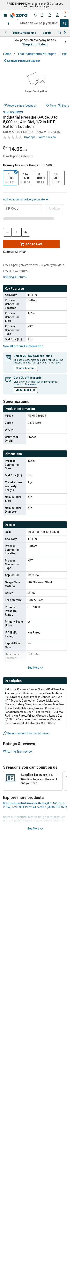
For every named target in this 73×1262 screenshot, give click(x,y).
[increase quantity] (25, 232)
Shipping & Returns (15, 277)
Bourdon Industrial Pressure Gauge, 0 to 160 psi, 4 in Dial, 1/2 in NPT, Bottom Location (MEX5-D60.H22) (35, 805)
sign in (24, 6)
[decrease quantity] (7, 232)
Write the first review (18, 751)
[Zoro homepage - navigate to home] (19, 15)
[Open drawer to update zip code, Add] (9, 23)
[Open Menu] (5, 15)
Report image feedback (21, 105)
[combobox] (43, 23)
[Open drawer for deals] (35, 15)
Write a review (47, 137)
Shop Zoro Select (35, 44)
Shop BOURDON (13, 112)
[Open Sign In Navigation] (57, 15)
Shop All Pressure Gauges (23, 61)
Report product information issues (28, 733)
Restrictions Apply (39, 6)
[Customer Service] (50, 15)
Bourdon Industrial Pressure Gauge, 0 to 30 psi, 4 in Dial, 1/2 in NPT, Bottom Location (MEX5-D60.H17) (34, 818)
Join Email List (25, 390)
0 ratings (29, 137)
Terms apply (53, 362)
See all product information (23, 346)
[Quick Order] (42, 15)
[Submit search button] (64, 23)
